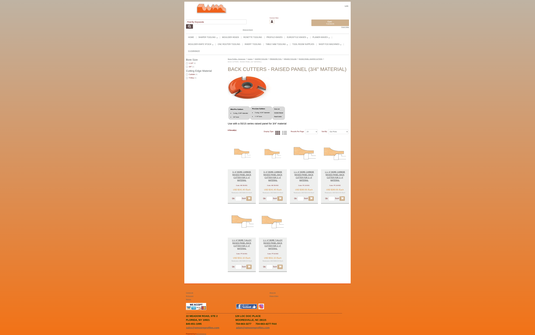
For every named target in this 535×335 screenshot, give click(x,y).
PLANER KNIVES (320, 37)
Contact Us (189, 292)
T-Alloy (192, 78)
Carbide (193, 74)
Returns (188, 299)
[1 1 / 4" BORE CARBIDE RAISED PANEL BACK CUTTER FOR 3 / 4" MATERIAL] (304, 154)
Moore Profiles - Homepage (236, 59)
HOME (191, 37)
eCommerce (201, 334)
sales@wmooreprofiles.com (202, 327)
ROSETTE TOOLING (252, 37)
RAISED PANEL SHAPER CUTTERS (310, 59)
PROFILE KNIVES (274, 37)
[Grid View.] (277, 133)
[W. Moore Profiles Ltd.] (211, 10)
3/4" (191, 67)
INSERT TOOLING (253, 44)
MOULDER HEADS (230, 37)
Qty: (233, 198)
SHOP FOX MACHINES (329, 44)
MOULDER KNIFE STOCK (199, 44)
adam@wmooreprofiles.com (253, 327)
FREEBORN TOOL (276, 59)
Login (346, 6)
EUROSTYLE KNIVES (296, 37)
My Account (189, 296)
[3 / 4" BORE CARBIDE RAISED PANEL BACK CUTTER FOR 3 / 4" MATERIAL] (242, 154)
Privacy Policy (274, 296)
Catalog (250, 59)
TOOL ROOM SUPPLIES (303, 44)
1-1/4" (192, 63)
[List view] (284, 133)
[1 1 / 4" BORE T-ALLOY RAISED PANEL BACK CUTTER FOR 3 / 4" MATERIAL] (242, 222)
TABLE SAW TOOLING (276, 44)
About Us (273, 292)
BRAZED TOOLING (290, 59)
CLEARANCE (194, 51)
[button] (330, 23)
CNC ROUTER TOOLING (229, 44)
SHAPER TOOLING (207, 37)
